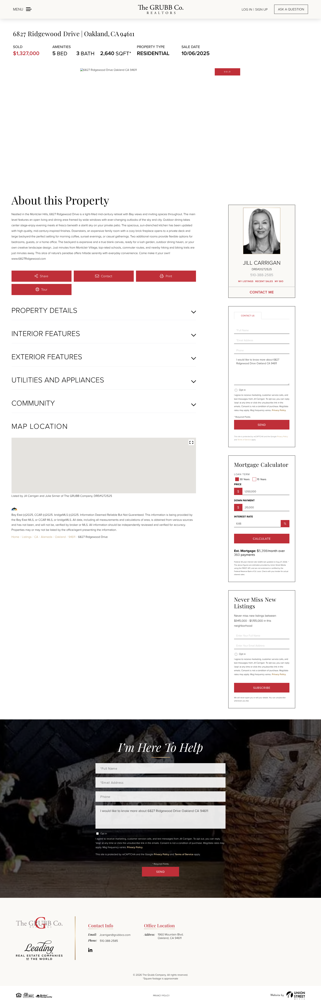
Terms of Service (244, 439)
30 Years (244, 479)
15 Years (261, 479)
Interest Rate (243, 517)
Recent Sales (264, 281)
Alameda (46, 537)
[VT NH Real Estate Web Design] (287, 995)
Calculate (262, 539)
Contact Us (247, 315)
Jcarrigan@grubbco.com (115, 935)
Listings (27, 537)
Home (15, 537)
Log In (247, 9)
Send (262, 425)
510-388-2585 (261, 274)
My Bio (279, 281)
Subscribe (261, 688)
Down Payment (244, 500)
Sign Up (261, 9)
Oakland (60, 537)
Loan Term (242, 474)
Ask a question (291, 9)
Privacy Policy (279, 410)
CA (36, 537)
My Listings (245, 281)
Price (237, 484)
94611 (71, 537)
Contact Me (262, 292)
